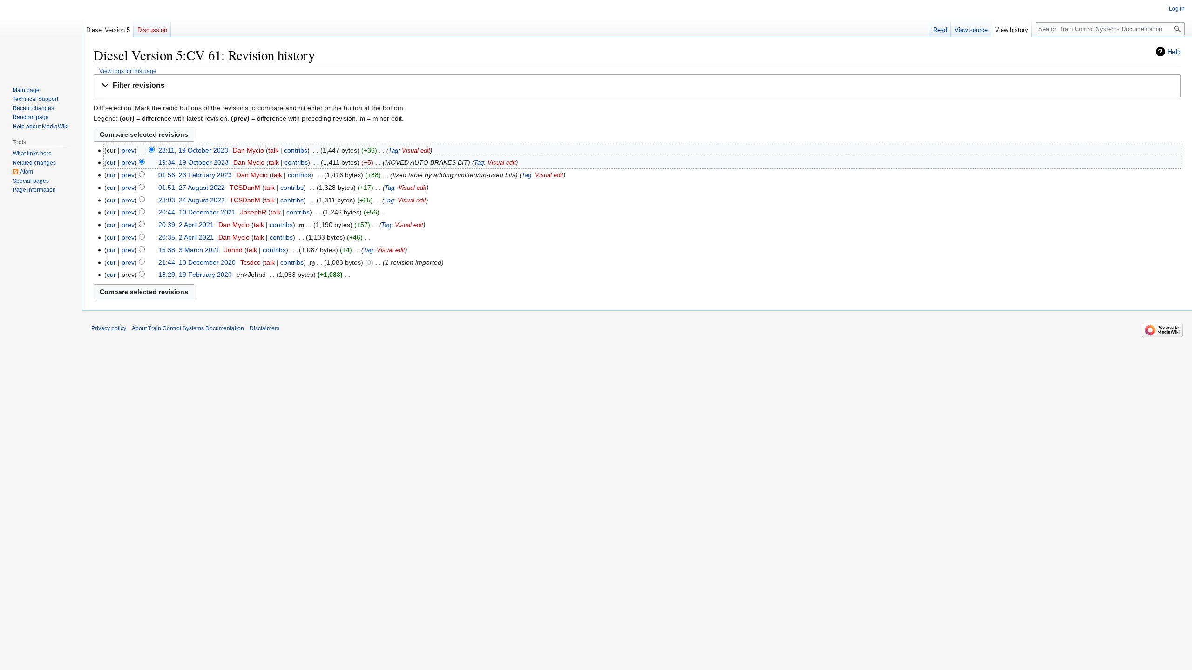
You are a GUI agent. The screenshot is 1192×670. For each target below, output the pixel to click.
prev (128, 150)
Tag (393, 150)
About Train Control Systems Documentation (188, 328)
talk (273, 150)
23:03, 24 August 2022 (191, 200)
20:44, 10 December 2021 (197, 212)
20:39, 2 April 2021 (186, 224)
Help (1174, 51)
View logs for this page (127, 71)
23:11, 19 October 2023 (193, 150)
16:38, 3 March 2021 (189, 250)
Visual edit (416, 150)
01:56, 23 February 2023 (195, 175)
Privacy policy (108, 328)
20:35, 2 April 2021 (186, 237)
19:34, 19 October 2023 (193, 162)
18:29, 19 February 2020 (195, 274)
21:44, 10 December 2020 (197, 262)
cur (111, 162)
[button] (637, 86)
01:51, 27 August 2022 (191, 187)
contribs (295, 150)
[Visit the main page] (41, 37)
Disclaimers (264, 328)
